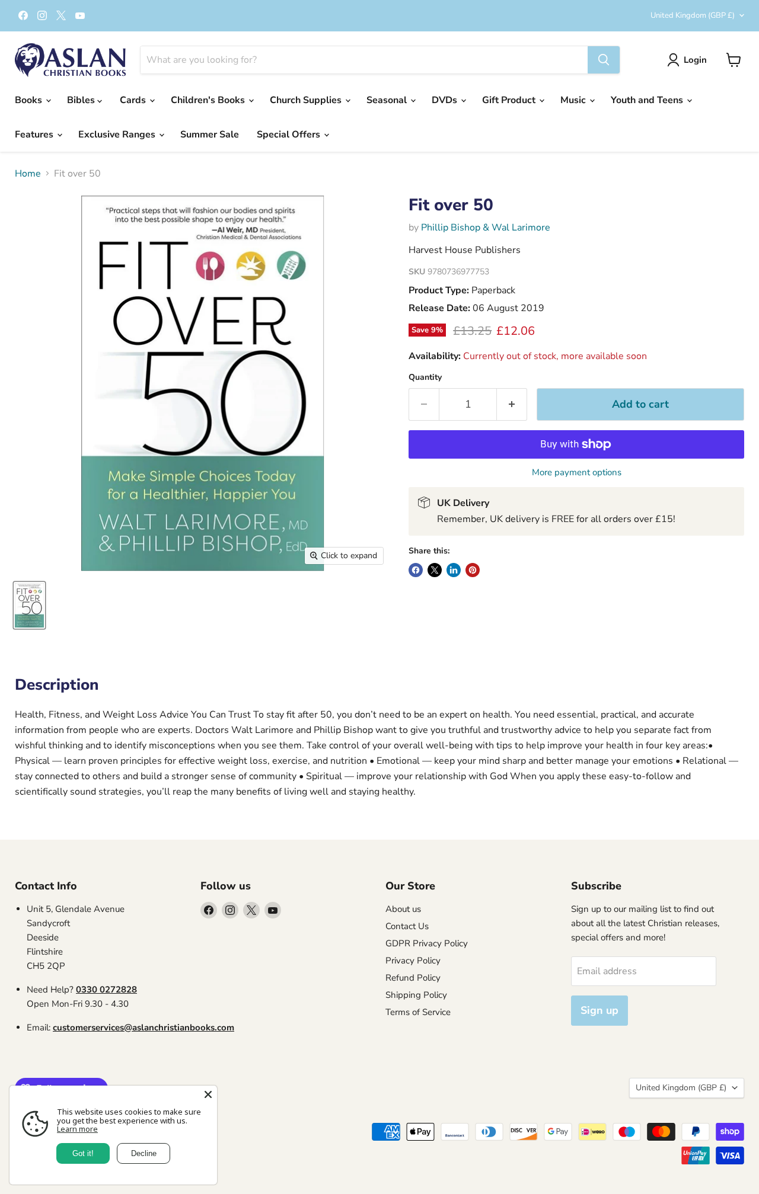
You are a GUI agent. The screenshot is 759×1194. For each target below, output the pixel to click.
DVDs (446, 100)
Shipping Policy (416, 995)
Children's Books (209, 100)
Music (574, 100)
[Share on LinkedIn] (454, 570)
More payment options (576, 473)
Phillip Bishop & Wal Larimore (485, 227)
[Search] (604, 59)
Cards (134, 100)
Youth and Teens (648, 100)
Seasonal (387, 100)
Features (35, 134)
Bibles (82, 100)
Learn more (77, 1128)
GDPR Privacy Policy (426, 943)
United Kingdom (692, 15)
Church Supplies (307, 100)
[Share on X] (435, 570)
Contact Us (407, 926)
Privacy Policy (413, 960)
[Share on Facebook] (416, 570)
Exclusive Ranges (118, 134)
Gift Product (510, 100)
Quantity (425, 377)
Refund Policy (413, 978)
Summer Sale (209, 134)
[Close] (208, 1094)
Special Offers (290, 134)
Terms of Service (418, 1012)
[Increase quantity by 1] (512, 404)
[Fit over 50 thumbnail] (29, 605)
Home (28, 173)
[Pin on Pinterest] (472, 570)
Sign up (599, 1010)
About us (403, 909)
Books (29, 100)
